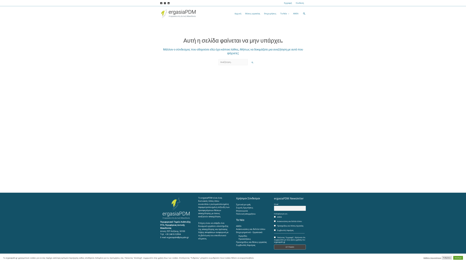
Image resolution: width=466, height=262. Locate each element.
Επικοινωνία (242, 210)
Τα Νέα (283, 13)
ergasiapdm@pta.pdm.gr (178, 237)
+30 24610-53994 (173, 234)
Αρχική (238, 13)
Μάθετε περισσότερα (432, 258)
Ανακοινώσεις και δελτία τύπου (250, 229)
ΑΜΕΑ (295, 13)
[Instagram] (165, 3)
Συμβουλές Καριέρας (245, 245)
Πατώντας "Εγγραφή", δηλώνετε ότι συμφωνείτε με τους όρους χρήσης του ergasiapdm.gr (289, 239)
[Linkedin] (168, 3)
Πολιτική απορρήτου (246, 214)
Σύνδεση (300, 3)
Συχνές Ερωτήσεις (244, 207)
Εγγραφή (288, 3)
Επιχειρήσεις (270, 13)
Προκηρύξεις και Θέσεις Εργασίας (290, 226)
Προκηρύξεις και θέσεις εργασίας (251, 242)
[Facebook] (161, 3)
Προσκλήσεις (244, 239)
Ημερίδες (242, 236)
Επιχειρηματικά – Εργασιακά (249, 232)
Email (276, 204)
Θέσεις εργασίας (252, 13)
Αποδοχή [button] (458, 258)
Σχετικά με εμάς (243, 204)
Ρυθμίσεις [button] (447, 258)
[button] (304, 13)
